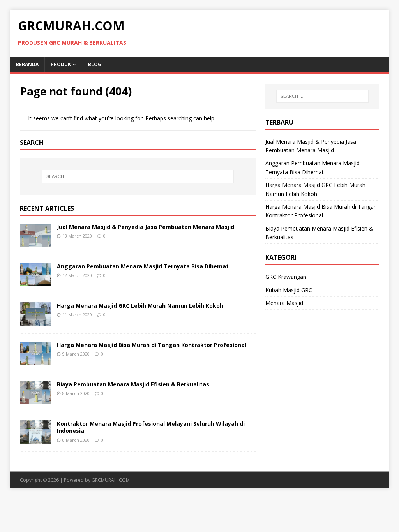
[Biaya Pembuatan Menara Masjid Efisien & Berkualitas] (35, 399)
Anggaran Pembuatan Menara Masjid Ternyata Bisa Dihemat (143, 266)
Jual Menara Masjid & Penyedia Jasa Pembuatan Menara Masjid (145, 227)
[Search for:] (138, 176)
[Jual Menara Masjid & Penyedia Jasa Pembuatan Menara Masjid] (35, 242)
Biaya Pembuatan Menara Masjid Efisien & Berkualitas (133, 384)
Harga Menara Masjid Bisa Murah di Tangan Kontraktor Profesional (151, 345)
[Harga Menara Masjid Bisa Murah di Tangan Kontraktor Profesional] (35, 360)
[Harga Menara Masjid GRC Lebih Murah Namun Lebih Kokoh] (35, 321)
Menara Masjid (284, 303)
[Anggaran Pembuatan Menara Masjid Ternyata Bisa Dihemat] (35, 281)
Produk (61, 64)
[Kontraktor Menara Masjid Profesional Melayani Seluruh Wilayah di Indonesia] (35, 439)
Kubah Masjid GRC (288, 290)
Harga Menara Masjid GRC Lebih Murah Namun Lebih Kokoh (140, 305)
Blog (94, 64)
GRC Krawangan (285, 276)
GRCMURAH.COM (111, 480)
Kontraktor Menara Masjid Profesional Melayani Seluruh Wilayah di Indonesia (151, 427)
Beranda (27, 64)
